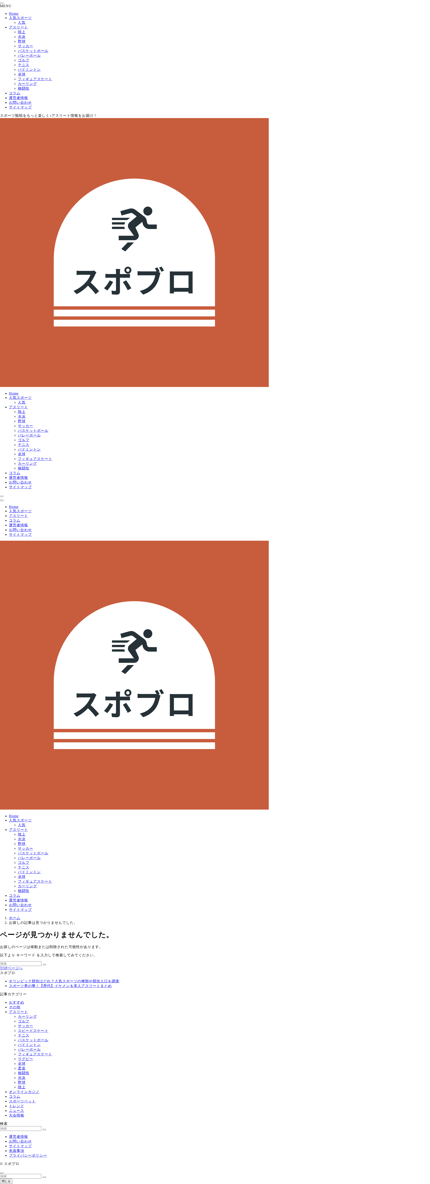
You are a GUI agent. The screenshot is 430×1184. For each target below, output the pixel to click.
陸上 (22, 32)
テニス (23, 65)
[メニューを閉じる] (2, 3)
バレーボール (29, 55)
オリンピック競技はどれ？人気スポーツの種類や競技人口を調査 (64, 981)
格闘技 (23, 88)
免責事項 (16, 1151)
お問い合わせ (20, 102)
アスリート (18, 27)
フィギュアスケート (35, 79)
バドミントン (29, 69)
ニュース (16, 1111)
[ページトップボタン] (2, 1173)
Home (14, 13)
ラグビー (25, 1059)
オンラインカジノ (24, 1092)
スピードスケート (33, 1031)
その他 (14, 1007)
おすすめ (16, 1002)
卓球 (22, 74)
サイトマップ (20, 107)
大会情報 (16, 1115)
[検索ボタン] (2, 496)
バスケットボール (33, 51)
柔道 (22, 1068)
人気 (22, 22)
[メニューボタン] (2, 500)
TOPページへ (11, 968)
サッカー (25, 46)
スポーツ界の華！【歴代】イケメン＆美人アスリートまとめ (60, 986)
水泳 (22, 37)
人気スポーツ (20, 18)
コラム (14, 93)
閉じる (6, 1181)
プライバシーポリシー (28, 1155)
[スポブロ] (134, 386)
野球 (22, 41)
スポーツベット (22, 1101)
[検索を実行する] (44, 964)
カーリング (27, 84)
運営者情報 (18, 98)
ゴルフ (23, 60)
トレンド (16, 1106)
